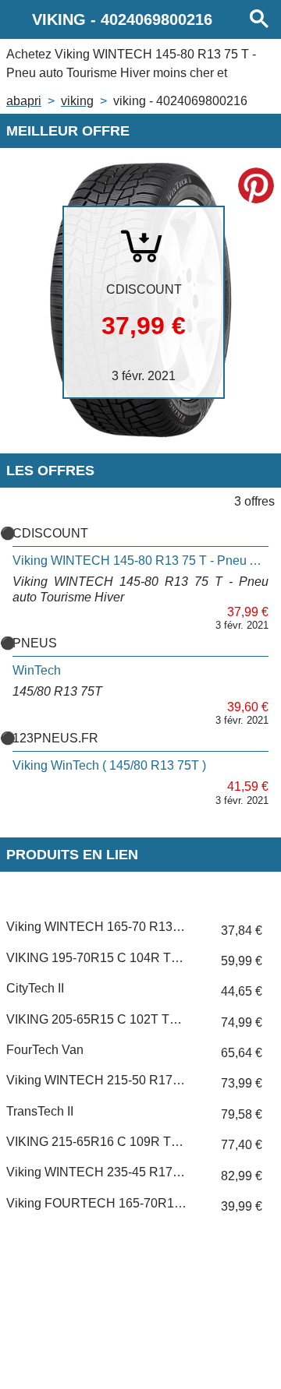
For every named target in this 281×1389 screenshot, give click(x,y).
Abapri (23, 101)
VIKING (77, 101)
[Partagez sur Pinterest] (256, 185)
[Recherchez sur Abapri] (259, 19)
